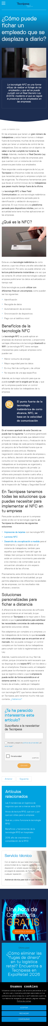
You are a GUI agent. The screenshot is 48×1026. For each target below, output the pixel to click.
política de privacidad (30, 743)
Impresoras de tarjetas (14, 532)
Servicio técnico (18, 856)
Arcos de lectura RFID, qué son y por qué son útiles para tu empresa (22, 813)
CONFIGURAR (24, 1019)
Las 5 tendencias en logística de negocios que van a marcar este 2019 (22, 805)
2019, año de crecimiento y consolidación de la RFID (18, 839)
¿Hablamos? (16, 699)
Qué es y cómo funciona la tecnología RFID (23, 822)
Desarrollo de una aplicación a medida (21, 542)
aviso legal (8, 746)
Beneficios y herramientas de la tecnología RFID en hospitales (20, 831)
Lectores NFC (11, 537)
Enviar (24, 766)
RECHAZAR (24, 1013)
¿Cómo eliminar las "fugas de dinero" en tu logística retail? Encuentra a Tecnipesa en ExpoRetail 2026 (24, 964)
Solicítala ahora (24, 932)
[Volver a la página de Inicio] (25, 4)
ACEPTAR (24, 1008)
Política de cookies (24, 1001)
